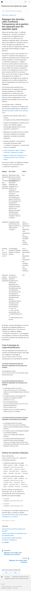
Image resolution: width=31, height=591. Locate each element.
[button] (25, 2)
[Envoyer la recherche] (3, 11)
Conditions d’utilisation (6, 588)
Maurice (2, 584)
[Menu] (29, 2)
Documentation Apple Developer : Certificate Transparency (12, 539)
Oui (6, 572)
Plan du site (15, 588)
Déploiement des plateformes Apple (14, 6)
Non (15, 572)
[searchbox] (15, 11)
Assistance (7, 576)
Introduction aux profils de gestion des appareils (13, 530)
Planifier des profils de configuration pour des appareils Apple (14, 534)
